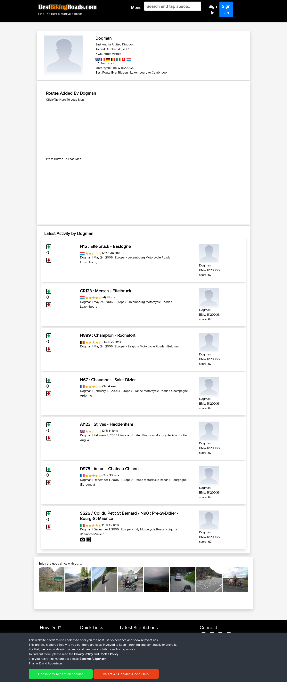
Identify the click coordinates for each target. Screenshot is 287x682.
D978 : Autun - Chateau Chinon (109, 468)
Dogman (86, 257)
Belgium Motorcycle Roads (146, 346)
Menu (136, 7)
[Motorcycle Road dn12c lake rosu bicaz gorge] (78, 579)
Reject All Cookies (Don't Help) (126, 673)
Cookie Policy (109, 654)
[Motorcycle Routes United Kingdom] (97, 58)
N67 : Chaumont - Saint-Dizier (108, 380)
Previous (33, 579)
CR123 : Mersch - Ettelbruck (105, 291)
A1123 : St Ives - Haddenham (106, 424)
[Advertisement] (143, 129)
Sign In (213, 9)
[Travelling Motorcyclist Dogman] (209, 252)
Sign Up (226, 9)
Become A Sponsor (92, 658)
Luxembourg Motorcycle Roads (149, 257)
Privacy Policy (83, 654)
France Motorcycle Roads (151, 391)
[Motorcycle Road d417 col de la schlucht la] (209, 579)
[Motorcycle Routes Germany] (107, 58)
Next (254, 579)
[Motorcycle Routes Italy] (118, 58)
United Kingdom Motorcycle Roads (156, 435)
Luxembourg (88, 262)
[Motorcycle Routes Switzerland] (123, 58)
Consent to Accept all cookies (60, 673)
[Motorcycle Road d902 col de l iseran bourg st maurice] (130, 579)
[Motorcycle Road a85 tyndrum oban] (104, 579)
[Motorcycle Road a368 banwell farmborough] (235, 579)
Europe (120, 257)
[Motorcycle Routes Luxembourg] (128, 58)
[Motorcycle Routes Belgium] (112, 58)
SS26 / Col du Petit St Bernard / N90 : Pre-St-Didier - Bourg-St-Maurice (129, 515)
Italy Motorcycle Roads (149, 529)
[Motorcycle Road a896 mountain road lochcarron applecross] (156, 579)
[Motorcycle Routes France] (102, 58)
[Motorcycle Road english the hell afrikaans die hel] (51, 579)
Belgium (173, 346)
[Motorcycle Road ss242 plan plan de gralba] (182, 579)
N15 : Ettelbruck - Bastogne (105, 246)
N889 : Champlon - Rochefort (107, 335)
